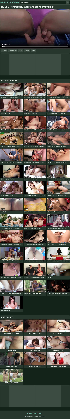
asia (34, 50)
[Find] (67, 2)
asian (5, 50)
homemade (13, 50)
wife (21, 50)
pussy (27, 50)
